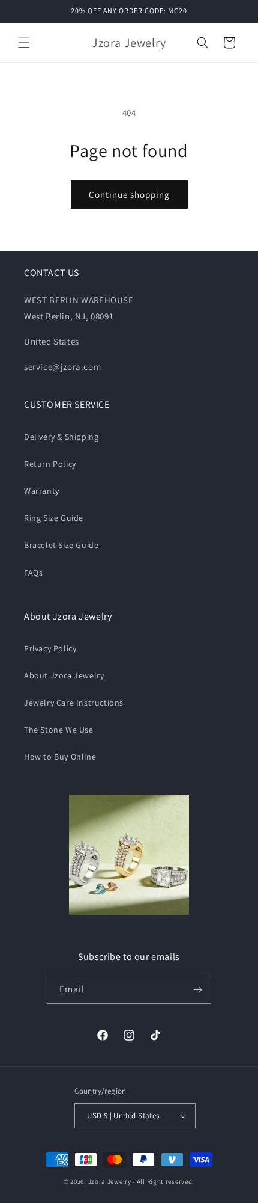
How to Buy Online (60, 756)
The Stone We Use (59, 729)
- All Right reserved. (163, 1181)
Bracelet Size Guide (61, 545)
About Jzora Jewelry (64, 675)
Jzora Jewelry (109, 1181)
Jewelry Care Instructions (74, 702)
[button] (24, 42)
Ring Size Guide (53, 517)
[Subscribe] (197, 990)
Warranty (41, 490)
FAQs (33, 572)
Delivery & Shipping (61, 436)
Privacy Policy (50, 648)
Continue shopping (129, 194)
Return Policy (50, 463)
